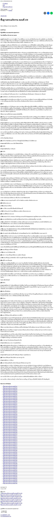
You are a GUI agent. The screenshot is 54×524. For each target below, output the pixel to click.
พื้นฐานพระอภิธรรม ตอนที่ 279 (10, 448)
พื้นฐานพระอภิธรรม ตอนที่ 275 (10, 442)
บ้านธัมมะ (5, 3)
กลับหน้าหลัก (4, 15)
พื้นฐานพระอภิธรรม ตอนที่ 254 (10, 407)
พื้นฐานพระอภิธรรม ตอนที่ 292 (10, 470)
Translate (10, 10)
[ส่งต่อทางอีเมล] (45, 13)
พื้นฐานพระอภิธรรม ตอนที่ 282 (10, 453)
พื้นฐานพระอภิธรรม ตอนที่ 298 (10, 480)
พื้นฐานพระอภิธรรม (7, 6)
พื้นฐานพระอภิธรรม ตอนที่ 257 (10, 412)
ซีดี (4, 5)
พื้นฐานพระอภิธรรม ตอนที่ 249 (10, 399)
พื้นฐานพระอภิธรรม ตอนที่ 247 (10, 396)
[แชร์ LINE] (51, 13)
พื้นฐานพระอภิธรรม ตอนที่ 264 (10, 424)
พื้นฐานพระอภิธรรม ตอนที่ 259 (10, 416)
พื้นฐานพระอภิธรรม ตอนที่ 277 (10, 445)
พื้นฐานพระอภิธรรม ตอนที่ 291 (10, 468)
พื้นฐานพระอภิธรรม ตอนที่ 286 (10, 460)
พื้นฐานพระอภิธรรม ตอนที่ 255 (10, 409)
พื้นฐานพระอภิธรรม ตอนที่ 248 (10, 397)
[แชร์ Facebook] (48, 13)
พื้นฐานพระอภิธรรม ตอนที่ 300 (10, 483)
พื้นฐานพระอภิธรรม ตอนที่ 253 (10, 406)
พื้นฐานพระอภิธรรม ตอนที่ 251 (10, 402)
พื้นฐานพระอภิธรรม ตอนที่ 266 (10, 427)
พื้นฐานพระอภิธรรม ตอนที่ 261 (10, 419)
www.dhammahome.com (6, 516)
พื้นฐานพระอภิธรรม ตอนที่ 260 (10, 417)
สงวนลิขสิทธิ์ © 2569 (5, 514)
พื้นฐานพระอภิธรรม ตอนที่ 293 (10, 471)
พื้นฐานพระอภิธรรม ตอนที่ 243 (10, 389)
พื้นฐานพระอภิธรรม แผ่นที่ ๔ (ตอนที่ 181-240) (11, 501)
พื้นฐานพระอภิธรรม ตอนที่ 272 (10, 437)
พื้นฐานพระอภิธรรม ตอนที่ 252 (10, 404)
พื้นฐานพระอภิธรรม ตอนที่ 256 (10, 411)
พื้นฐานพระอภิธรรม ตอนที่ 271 (10, 435)
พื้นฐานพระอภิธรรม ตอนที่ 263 (10, 422)
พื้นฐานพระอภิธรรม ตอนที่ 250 (10, 401)
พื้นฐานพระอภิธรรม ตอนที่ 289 (10, 465)
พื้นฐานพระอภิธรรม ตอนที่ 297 (10, 478)
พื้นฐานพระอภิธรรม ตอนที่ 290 (10, 466)
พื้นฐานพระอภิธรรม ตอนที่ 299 (10, 481)
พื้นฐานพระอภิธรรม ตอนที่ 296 (10, 476)
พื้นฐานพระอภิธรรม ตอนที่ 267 (10, 429)
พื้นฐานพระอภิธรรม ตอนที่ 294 (10, 473)
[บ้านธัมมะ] (6, 1)
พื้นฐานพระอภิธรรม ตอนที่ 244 (10, 391)
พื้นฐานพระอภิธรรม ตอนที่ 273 (10, 439)
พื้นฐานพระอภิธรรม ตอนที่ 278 (10, 447)
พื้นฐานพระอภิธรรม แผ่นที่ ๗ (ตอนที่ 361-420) (11, 494)
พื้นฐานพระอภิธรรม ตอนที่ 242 (10, 388)
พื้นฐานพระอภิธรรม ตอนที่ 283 (10, 455)
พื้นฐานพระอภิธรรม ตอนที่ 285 (10, 458)
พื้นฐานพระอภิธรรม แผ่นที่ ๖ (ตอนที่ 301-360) (11, 498)
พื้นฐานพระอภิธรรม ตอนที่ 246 (10, 394)
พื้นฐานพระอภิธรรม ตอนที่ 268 (10, 430)
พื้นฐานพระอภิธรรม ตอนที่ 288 (10, 463)
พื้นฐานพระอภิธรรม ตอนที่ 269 (10, 432)
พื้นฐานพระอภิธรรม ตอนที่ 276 (10, 443)
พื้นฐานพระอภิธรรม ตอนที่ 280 (10, 450)
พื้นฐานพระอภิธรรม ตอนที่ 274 (10, 440)
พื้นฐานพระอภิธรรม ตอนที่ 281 (10, 452)
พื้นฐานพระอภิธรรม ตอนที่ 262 (10, 420)
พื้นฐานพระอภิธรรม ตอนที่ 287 (10, 462)
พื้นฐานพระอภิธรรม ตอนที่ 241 (10, 386)
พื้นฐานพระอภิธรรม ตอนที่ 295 (10, 475)
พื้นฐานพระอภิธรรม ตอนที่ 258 (10, 414)
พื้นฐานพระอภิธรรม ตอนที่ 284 (10, 457)
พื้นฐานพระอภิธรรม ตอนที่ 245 (10, 393)
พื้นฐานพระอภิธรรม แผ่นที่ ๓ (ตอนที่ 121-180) (11, 504)
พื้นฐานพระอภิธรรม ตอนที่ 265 (10, 425)
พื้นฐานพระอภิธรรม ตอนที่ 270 (10, 434)
